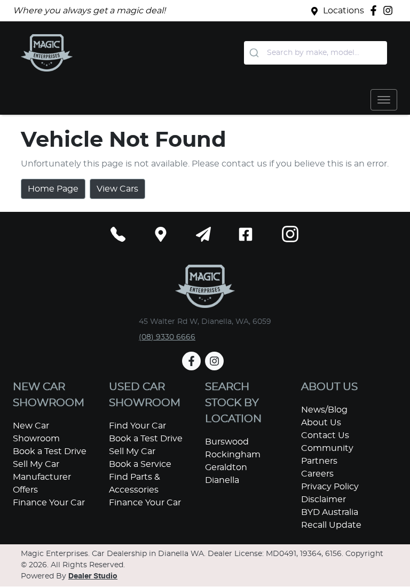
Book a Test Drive (49, 451)
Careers (317, 474)
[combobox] (315, 53)
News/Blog (324, 410)
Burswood (227, 442)
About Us (321, 422)
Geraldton (226, 467)
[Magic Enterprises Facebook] (375, 10)
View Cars (117, 189)
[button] (383, 99)
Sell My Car (36, 464)
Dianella (222, 480)
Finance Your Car (49, 502)
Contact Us (325, 435)
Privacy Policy (330, 486)
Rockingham (233, 454)
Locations (343, 10)
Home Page (53, 189)
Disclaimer (323, 499)
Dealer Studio (92, 576)
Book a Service (140, 464)
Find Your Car (137, 426)
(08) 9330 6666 (167, 337)
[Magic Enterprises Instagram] (390, 10)
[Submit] (255, 53)
